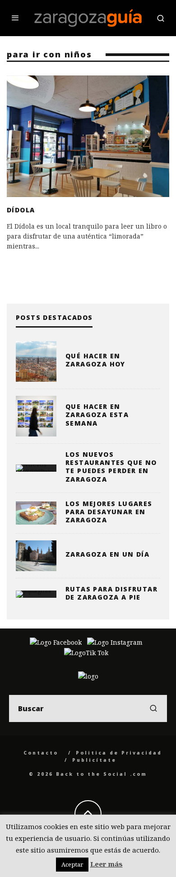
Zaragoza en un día (107, 554)
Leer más (106, 863)
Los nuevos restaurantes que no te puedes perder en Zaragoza (111, 466)
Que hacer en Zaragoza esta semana (97, 414)
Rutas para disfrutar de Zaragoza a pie (111, 593)
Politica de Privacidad (119, 753)
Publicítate (94, 760)
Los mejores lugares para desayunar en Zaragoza (109, 511)
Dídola (21, 210)
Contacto (40, 753)
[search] (153, 708)
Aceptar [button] (72, 864)
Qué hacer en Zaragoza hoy (95, 360)
